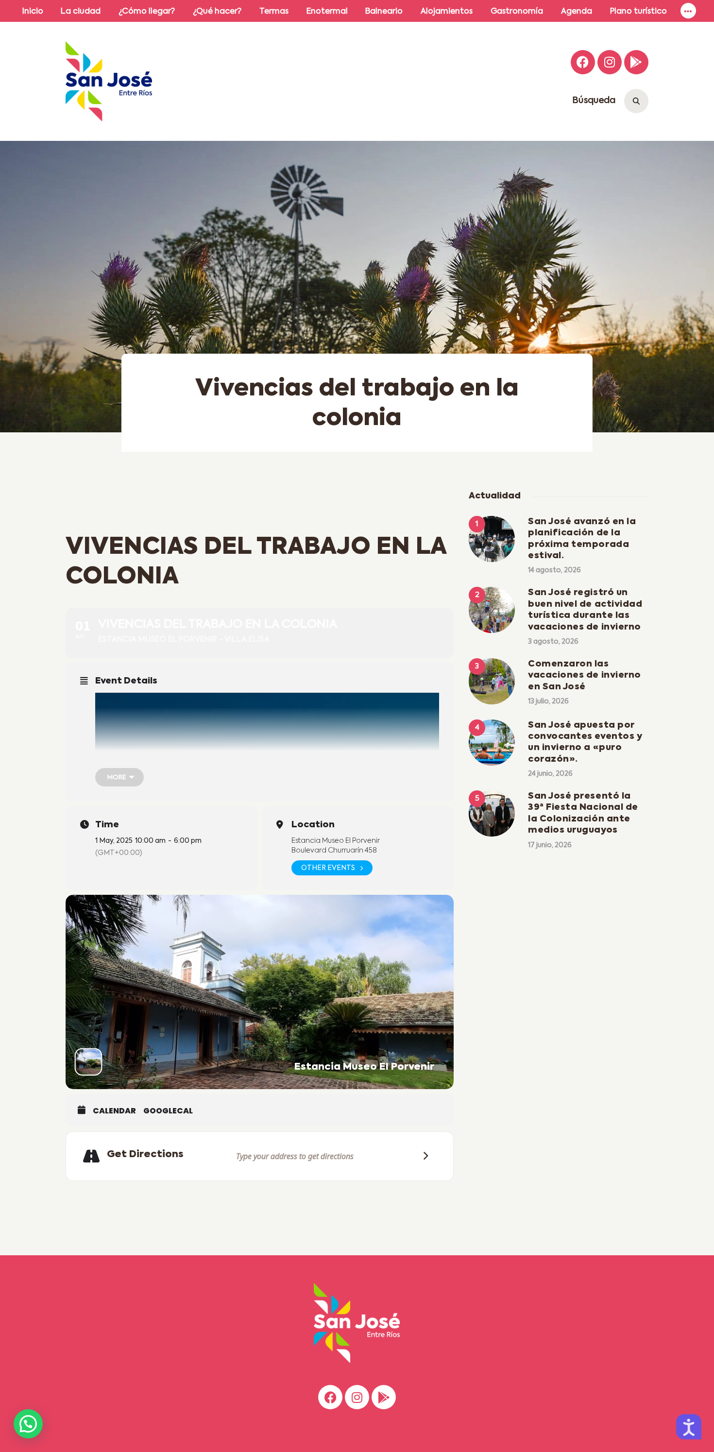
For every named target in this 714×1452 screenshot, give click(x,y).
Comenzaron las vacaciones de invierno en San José (584, 675)
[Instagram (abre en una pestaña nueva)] (609, 62)
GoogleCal (168, 1111)
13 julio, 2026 (548, 701)
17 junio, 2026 (550, 845)
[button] (28, 1423)
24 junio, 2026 (550, 773)
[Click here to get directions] (422, 1156)
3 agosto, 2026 (553, 641)
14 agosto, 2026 (554, 570)
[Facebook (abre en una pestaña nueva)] (583, 62)
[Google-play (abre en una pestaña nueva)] (636, 62)
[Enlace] (688, 10)
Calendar (114, 1111)
